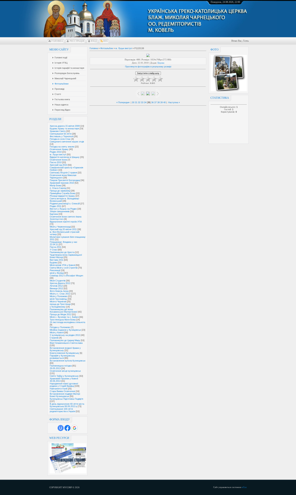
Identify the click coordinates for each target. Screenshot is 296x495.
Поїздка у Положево (60, 327)
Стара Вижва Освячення (62, 391)
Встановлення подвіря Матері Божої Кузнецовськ (65, 395)
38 (158, 102)
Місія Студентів (57, 280)
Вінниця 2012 (56, 288)
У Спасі (53, 249)
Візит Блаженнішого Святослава (66, 343)
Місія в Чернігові (58, 301)
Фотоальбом (106, 48)
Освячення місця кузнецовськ (65, 371)
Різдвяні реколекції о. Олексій (65, 203)
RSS (105, 41)
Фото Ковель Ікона (59, 291)
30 (133, 102)
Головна (57, 41)
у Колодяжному (57, 307)
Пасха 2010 (56, 162)
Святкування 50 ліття (60, 134)
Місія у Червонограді (60, 226)
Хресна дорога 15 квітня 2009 (65, 126)
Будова (53, 262)
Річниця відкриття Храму (62, 196)
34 (145, 102)
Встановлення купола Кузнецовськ (67, 360)
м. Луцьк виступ (58, 154)
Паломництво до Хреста (62, 252)
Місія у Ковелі (57, 332)
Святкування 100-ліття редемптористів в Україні (62, 410)
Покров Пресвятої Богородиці (65, 180)
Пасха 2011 (55, 247)
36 (152, 102)
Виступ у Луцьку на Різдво (63, 209)
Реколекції (55, 270)
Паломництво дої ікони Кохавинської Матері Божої (63, 310)
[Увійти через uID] (61, 428)
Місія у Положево (58, 296)
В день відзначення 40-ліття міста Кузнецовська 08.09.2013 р (67, 405)
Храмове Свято (58, 131)
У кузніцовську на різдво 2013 (65, 335)
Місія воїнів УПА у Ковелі (62, 265)
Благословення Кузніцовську (64, 353)
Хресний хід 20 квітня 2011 (63, 229)
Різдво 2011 (55, 206)
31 (136, 102)
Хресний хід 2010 (58, 165)
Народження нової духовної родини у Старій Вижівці (64, 384)
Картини (54, 214)
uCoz (244, 487)
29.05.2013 (55, 368)
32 (139, 102)
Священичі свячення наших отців (67, 141)
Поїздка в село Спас (60, 139)
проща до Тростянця (60, 304)
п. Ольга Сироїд (58, 188)
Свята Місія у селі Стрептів (64, 268)
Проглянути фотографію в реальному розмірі (148, 66)
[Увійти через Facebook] (67, 428)
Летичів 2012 (56, 286)
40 (164, 102)
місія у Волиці (57, 273)
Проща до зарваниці (60, 190)
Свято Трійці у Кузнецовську (64, 376)
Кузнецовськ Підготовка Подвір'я (66, 399)
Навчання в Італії (58, 388)
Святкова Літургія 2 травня (63, 172)
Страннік (54, 338)
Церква (160, 63)
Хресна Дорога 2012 (60, 283)
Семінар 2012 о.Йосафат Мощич (66, 275)
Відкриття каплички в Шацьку (65, 157)
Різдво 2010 (56, 152)
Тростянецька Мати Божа (63, 319)
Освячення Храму (59, 149)
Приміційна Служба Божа (62, 193)
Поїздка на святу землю (62, 146)
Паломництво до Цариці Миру (65, 340)
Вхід (94, 41)
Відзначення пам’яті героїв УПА (66, 221)
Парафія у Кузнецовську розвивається (62, 356)
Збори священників (59, 211)
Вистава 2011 (56, 260)
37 (155, 102)
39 (161, 102)
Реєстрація (77, 41)
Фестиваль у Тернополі (61, 136)
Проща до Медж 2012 (60, 314)
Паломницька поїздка (61, 365)
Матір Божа (55, 185)
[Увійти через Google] (74, 428)
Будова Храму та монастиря (64, 128)
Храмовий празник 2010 (62, 183)
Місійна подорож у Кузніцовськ (65, 330)
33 (142, 102)
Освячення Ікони (58, 159)
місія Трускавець (58, 299)
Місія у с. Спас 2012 (60, 293)
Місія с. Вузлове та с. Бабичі (64, 317)
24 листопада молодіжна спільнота (67, 322)
